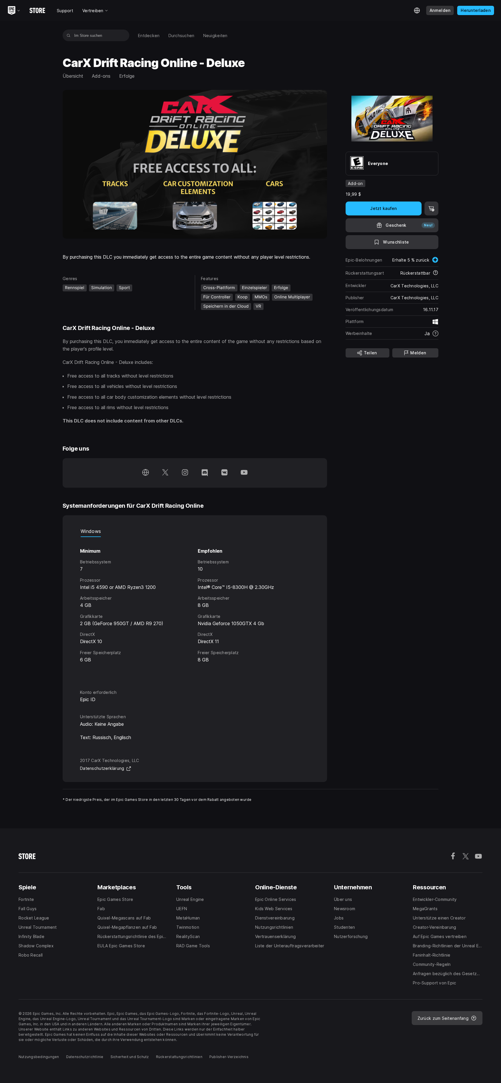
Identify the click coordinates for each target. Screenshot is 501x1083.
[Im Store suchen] (68, 35)
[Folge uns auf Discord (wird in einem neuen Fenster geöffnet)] (205, 473)
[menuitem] (149, 35)
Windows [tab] (91, 531)
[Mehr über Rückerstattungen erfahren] (435, 273)
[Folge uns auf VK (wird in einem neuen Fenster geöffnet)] (224, 473)
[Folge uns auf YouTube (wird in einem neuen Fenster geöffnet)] (244, 473)
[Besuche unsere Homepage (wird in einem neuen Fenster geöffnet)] (145, 473)
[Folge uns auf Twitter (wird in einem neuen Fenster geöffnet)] (165, 473)
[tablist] (195, 531)
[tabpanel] (195, 608)
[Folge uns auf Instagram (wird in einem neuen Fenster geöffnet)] (185, 473)
